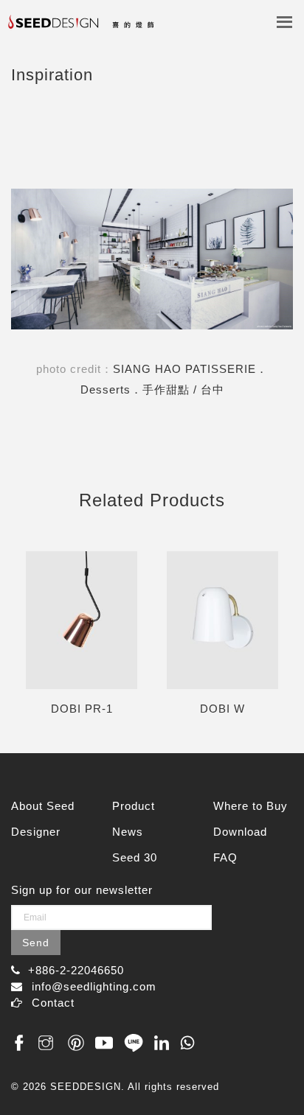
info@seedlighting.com (94, 986)
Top (276, 1073)
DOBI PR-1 (82, 708)
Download (240, 831)
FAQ (225, 857)
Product (133, 806)
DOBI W (222, 708)
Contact (53, 1002)
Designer (36, 831)
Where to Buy (250, 806)
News (127, 831)
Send (35, 942)
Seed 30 (134, 857)
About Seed (43, 806)
